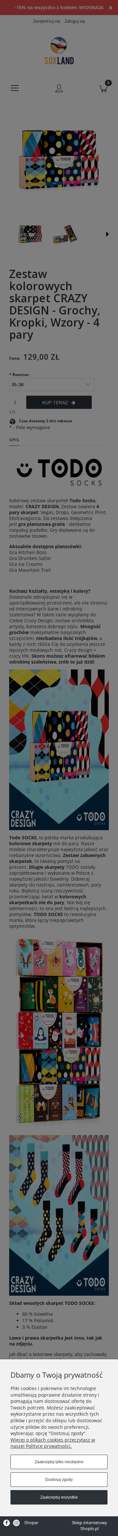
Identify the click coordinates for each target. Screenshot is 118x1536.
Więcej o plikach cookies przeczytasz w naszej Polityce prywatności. (52, 1443)
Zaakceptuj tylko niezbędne (59, 1462)
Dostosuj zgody (59, 1479)
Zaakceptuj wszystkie (59, 1497)
